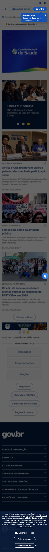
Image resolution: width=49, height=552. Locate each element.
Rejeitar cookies (24, 539)
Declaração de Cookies (24, 526)
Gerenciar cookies (26, 532)
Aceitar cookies (24, 545)
